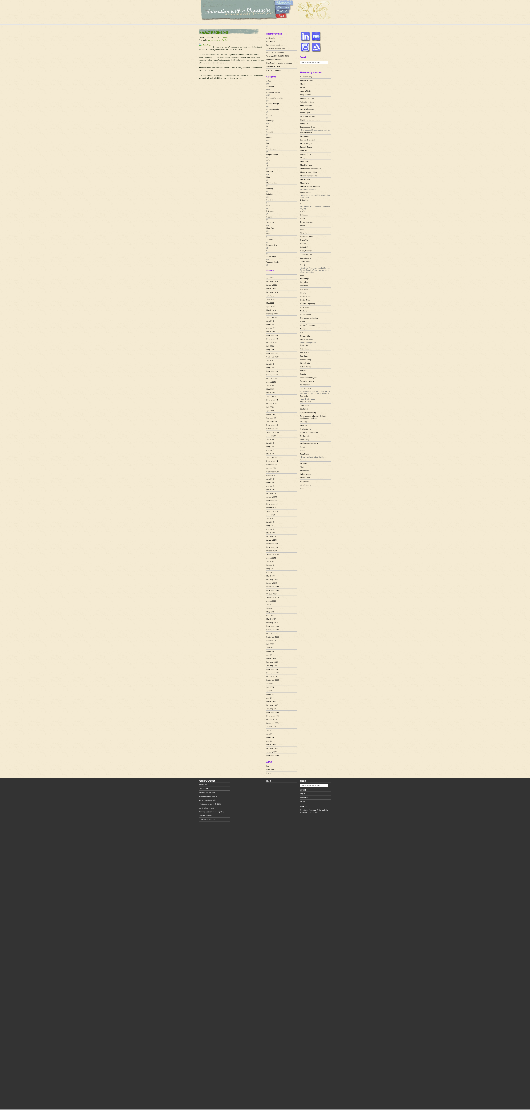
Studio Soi (304, 409)
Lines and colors (306, 296)
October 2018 (271, 342)
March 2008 (271, 658)
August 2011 (270, 515)
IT (267, 166)
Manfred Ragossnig (307, 304)
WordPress (270, 770)
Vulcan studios (305, 474)
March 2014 (270, 414)
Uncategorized (271, 245)
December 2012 (272, 461)
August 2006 (271, 727)
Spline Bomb (305, 385)
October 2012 (271, 468)
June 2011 (270, 522)
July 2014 (270, 407)
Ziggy (302, 488)
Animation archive (307, 98)
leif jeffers (303, 293)
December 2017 (272, 353)
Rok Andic (304, 370)
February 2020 (272, 314)
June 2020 (270, 299)
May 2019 (270, 324)
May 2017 (270, 368)
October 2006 (271, 719)
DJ (301, 203)
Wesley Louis (305, 478)
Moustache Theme (307, 810)
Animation (270, 86)
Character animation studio (310, 169)
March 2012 (270, 490)
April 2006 (270, 741)
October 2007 (271, 676)
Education (270, 132)
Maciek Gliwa (305, 300)
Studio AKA (304, 405)
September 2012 (272, 472)
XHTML (269, 773)
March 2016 (270, 393)
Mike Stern (304, 329)
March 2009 (271, 619)
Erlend (302, 226)
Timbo (302, 447)
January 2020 (271, 317)
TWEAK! (303, 460)
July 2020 (270, 296)
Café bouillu (270, 41)
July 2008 (270, 644)
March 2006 (271, 745)
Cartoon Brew (305, 154)
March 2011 (270, 533)
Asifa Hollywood (306, 113)
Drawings (270, 120)
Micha (302, 322)
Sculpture (270, 222)
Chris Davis (304, 183)
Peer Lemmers (305, 349)
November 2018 (272, 339)
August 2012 (271, 475)
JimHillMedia (305, 261)
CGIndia (303, 158)
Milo (301, 332)
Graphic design (272, 154)
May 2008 (270, 651)
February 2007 (272, 705)
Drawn (302, 218)
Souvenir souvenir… (273, 67)
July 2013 (270, 439)
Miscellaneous (271, 183)
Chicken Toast (305, 179)
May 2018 (270, 350)
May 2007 (270, 694)
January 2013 (271, 457)
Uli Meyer (303, 463)
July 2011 (269, 518)
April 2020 (270, 307)
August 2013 (271, 436)
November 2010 (272, 547)
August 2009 (271, 601)
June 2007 (270, 691)
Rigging (269, 217)
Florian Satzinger (306, 236)
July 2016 (270, 386)
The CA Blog (304, 440)
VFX (268, 251)
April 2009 (270, 615)
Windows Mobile (272, 262)
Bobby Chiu (304, 123)
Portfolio (225, 40)
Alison (302, 87)
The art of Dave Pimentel (309, 432)
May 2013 (270, 447)
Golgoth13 (304, 247)
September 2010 (272, 554)
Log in (268, 766)
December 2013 (272, 425)
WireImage (304, 481)
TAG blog (303, 422)
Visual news (304, 470)
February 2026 (272, 281)
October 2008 (271, 633)
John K (302, 265)
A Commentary (306, 77)
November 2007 (272, 673)
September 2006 (272, 723)
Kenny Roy (304, 282)
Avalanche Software (307, 116)
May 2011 (270, 526)
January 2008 (271, 666)
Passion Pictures (306, 345)
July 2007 (270, 687)
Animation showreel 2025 (276, 49)
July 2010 (270, 561)
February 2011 (271, 536)
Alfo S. (302, 84)
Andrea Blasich (306, 91)
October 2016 (271, 378)
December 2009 (272, 587)
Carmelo (303, 151)
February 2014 (271, 418)
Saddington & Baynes (308, 377)
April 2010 (270, 572)
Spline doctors (305, 388)
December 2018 (272, 335)
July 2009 (270, 605)
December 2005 (272, 755)
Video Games (271, 256)
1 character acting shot (213, 32)
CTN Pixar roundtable (274, 70)
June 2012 (270, 479)
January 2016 (271, 396)
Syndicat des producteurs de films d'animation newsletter (312, 417)
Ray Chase (304, 356)
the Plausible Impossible (309, 443)
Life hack (269, 171)
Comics (269, 115)
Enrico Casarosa (306, 222)
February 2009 (272, 623)
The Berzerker (305, 436)
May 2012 (270, 482)
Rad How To (304, 352)
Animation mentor (307, 102)
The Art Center (305, 429)
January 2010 (271, 583)
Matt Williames (305, 314)
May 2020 (270, 303)
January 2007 (271, 709)
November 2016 (272, 375)
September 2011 (272, 511)
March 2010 (270, 576)
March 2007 (271, 702)
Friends (269, 137)
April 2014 (270, 411)
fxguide (303, 244)
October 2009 (271, 594)
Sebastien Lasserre (307, 381)
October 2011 (271, 508)
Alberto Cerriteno (306, 80)
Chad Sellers (304, 161)
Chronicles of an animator (310, 186)
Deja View (304, 200)
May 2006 (270, 737)
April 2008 (270, 655)
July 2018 (270, 346)
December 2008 (272, 626)
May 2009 (270, 612)
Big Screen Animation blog (310, 120)
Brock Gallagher (306, 143)
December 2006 (272, 712)
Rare (268, 205)
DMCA (302, 211)
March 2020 (271, 310)
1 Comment (225, 37)
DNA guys (304, 215)
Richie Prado (305, 363)
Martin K (303, 311)
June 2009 (270, 608)
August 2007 (271, 684)
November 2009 (272, 590)
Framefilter (304, 240)
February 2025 (272, 292)
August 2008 (271, 640)
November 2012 (272, 465)
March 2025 (271, 289)
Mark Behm (304, 307)
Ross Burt (303, 374)
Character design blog (308, 172)
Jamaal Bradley (306, 254)
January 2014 (271, 421)
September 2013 (272, 432)
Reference (270, 211)
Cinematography (272, 109)
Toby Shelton (305, 454)
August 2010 (271, 558)
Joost (302, 275)
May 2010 (270, 569)
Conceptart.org (306, 192)
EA (267, 126)
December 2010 (272, 544)
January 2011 (271, 540)
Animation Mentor (214, 40)
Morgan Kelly (305, 336)
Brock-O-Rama (306, 147)
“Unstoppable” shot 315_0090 (277, 56)
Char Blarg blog (306, 165)
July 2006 (270, 730)
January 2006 (271, 752)
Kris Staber (304, 286)
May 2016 (270, 389)
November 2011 (272, 504)
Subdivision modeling (308, 412)
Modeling (269, 188)
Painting (269, 194)
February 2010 (272, 579)
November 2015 (272, 400)
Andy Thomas (305, 95)
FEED (302, 229)
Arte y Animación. (307, 109)
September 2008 (272, 637)
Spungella (304, 396)
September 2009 (272, 597)
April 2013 (270, 450)
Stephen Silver (305, 402)
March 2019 (270, 332)
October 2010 (271, 551)
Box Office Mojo (306, 133)
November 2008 (272, 630)
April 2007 (270, 698)
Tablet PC (269, 239)
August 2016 (271, 382)
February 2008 (272, 662)
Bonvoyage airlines (307, 127)
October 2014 (271, 403)
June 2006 (270, 734)
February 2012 (271, 493)
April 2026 (270, 278)
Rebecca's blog (305, 360)
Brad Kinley (304, 136)
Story (268, 234)
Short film (270, 228)
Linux (268, 177)
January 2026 (271, 285)
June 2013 (270, 443)
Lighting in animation (274, 59)
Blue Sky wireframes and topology (279, 63)
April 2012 (270, 486)
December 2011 (272, 500)
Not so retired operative (275, 52)
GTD (268, 160)
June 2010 (270, 565)
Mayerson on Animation (309, 318)
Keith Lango (304, 278)
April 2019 (270, 328)
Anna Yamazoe (306, 105)
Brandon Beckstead (307, 140)
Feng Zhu (303, 233)
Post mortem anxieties (274, 45)
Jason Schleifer (306, 258)
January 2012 (271, 497)
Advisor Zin (270, 38)
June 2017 (270, 364)
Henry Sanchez (306, 251)
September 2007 (272, 680)
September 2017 (272, 357)
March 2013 (270, 454)
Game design (271, 149)
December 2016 (272, 371)
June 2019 (270, 321)
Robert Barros (305, 367)
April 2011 (270, 529)
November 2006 (272, 716)
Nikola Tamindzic (306, 340)
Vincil (302, 467)
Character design (272, 103)
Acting (268, 81)
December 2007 (272, 669)
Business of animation (274, 98)
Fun (267, 143)
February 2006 (272, 748)
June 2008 (270, 648)
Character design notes (308, 176)
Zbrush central (305, 485)
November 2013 (272, 429)
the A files (303, 425)
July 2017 (270, 360)
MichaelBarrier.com (307, 325)
